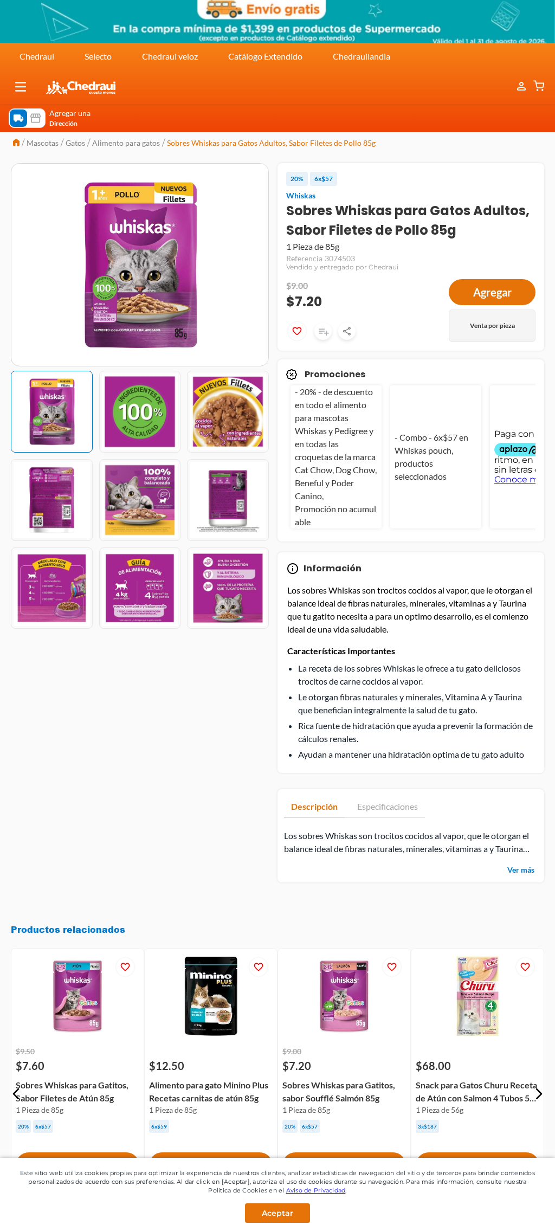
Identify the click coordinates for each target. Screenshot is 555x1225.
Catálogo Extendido (265, 56)
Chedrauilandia (361, 56)
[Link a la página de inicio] (16, 143)
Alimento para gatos (126, 142)
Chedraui (37, 56)
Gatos (75, 142)
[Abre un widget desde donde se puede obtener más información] (510, 1206)
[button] (21, 87)
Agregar (492, 292)
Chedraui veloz (170, 56)
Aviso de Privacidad (316, 1190)
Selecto (98, 56)
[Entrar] (516, 86)
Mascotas (43, 142)
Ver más (520, 869)
